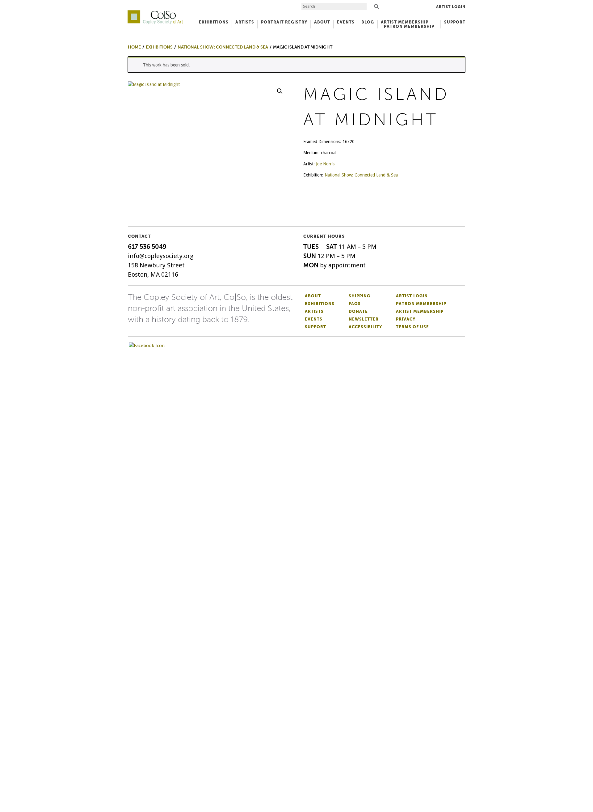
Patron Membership (421, 303)
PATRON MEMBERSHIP (409, 26)
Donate (358, 311)
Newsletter (364, 319)
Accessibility (365, 327)
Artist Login (450, 7)
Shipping (359, 296)
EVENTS (346, 22)
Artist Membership (420, 311)
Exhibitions (319, 303)
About (313, 296)
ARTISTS (244, 22)
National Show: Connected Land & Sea (361, 174)
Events (313, 319)
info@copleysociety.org (160, 256)
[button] (279, 91)
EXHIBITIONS (214, 22)
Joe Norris (325, 163)
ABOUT (322, 22)
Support (454, 22)
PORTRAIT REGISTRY (284, 22)
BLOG (367, 22)
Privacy (405, 319)
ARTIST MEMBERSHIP (404, 22)
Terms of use (412, 327)
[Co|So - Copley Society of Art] (155, 12)
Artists (314, 311)
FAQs (355, 303)
